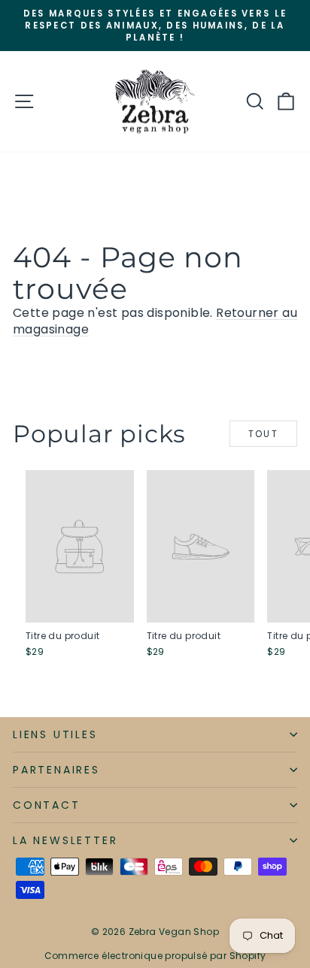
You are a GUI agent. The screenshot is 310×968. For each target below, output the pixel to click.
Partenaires (56, 769)
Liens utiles (55, 734)
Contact (47, 805)
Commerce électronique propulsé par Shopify (155, 955)
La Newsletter (65, 840)
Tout (263, 433)
